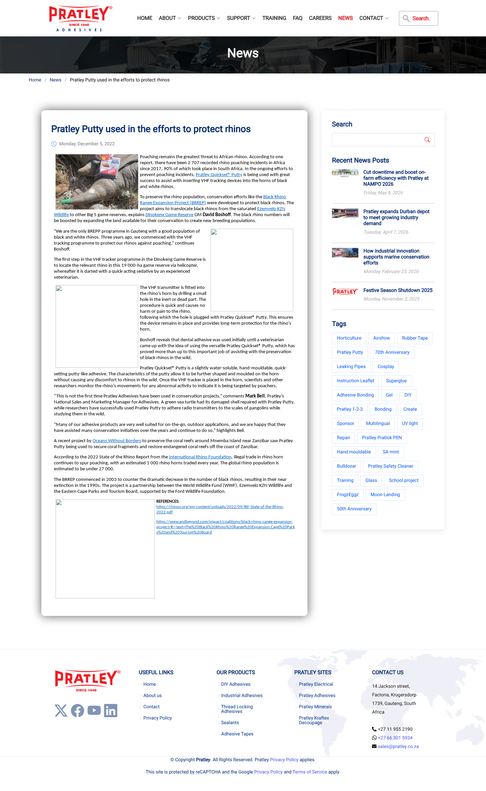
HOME (144, 18)
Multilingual (378, 423)
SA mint (391, 452)
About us (152, 695)
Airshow (381, 338)
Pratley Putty (350, 352)
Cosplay (386, 366)
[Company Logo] (80, 18)
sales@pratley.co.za (398, 746)
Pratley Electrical (316, 684)
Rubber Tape (415, 338)
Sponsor (345, 423)
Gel (389, 395)
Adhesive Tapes (237, 734)
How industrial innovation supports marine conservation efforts (396, 257)
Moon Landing (385, 494)
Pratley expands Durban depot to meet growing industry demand (396, 217)
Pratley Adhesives (317, 695)
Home (35, 80)
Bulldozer (346, 466)
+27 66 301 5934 (395, 738)
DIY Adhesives (236, 684)
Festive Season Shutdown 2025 (397, 290)
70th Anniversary (392, 352)
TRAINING (274, 18)
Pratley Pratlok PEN (382, 438)
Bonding (383, 409)
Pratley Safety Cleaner (390, 466)
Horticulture (349, 338)
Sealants (230, 723)
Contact (151, 707)
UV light (410, 423)
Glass (371, 480)
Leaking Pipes (351, 366)
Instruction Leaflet (355, 381)
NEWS (345, 18)
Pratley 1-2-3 (350, 409)
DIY (407, 395)
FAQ (298, 18)
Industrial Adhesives (242, 695)
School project (403, 480)
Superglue (396, 381)
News (55, 80)
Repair (343, 438)
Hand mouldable (354, 452)
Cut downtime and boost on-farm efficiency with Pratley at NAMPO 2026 (395, 178)
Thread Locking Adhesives (237, 709)
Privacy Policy (157, 718)
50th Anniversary (354, 509)
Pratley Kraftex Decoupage (314, 720)
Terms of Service (310, 772)
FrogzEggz (347, 494)
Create (410, 409)
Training (345, 480)
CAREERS (320, 18)
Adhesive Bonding (355, 395)
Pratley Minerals (315, 707)
